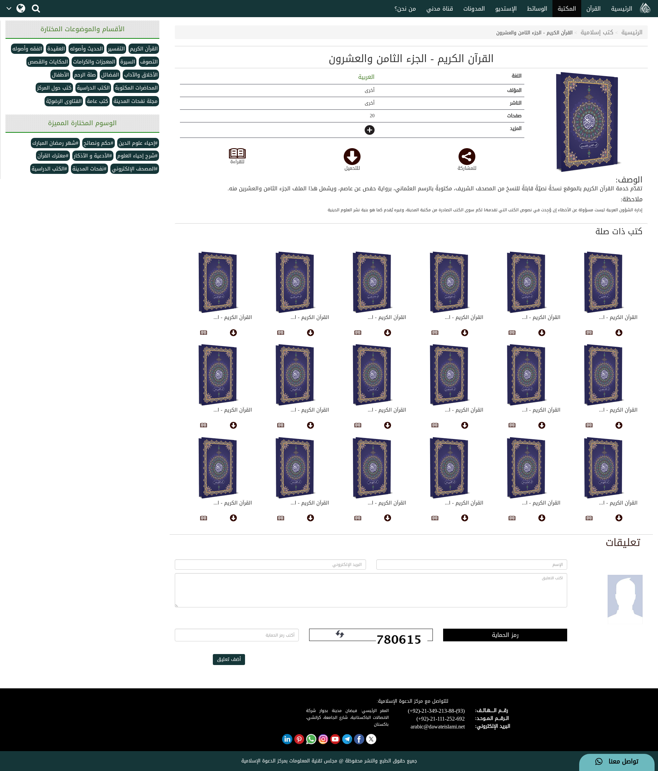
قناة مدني (439, 8)
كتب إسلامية (597, 32)
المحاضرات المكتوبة (136, 88)
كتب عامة (97, 101)
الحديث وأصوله (86, 49)
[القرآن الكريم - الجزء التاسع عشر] (295, 375)
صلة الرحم (85, 75)
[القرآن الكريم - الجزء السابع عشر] (604, 468)
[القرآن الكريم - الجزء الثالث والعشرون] (604, 375)
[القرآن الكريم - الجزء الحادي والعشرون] (450, 375)
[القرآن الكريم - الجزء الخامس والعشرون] (295, 282)
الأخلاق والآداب (141, 75)
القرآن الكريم (144, 49)
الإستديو (506, 8)
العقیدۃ (56, 49)
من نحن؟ (405, 8)
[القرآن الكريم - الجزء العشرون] (373, 375)
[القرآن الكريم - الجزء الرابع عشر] (373, 468)
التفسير (116, 49)
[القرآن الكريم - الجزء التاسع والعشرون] (527, 282)
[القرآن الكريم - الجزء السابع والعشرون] (450, 282)
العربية (365, 76)
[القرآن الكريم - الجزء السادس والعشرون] (373, 282)
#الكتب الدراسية (49, 169)
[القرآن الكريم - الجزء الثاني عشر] (218, 468)
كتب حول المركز (54, 88)
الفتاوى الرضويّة (64, 101)
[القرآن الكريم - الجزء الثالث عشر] (295, 468)
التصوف (149, 62)
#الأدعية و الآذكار (93, 156)
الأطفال (60, 75)
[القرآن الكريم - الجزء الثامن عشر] (218, 375)
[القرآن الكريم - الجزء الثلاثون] (604, 282)
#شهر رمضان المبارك (55, 143)
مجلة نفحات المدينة (135, 101)
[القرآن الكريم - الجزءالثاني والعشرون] (527, 375)
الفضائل (110, 75)
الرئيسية (621, 8)
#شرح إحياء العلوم (137, 156)
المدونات (474, 8)
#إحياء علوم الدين (138, 143)
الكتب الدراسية (93, 88)
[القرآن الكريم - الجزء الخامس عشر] (450, 468)
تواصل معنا (620, 761)
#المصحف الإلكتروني (135, 169)
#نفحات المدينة (89, 169)
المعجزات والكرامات (94, 62)
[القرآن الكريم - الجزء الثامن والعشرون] (589, 122)
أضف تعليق (229, 659)
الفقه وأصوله (27, 49)
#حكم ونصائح (98, 143)
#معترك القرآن (53, 156)
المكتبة (567, 8)
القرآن (593, 8)
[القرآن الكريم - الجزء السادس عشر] (527, 468)
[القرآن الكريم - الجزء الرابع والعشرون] (218, 282)
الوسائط (537, 8)
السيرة (127, 62)
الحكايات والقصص (48, 62)
